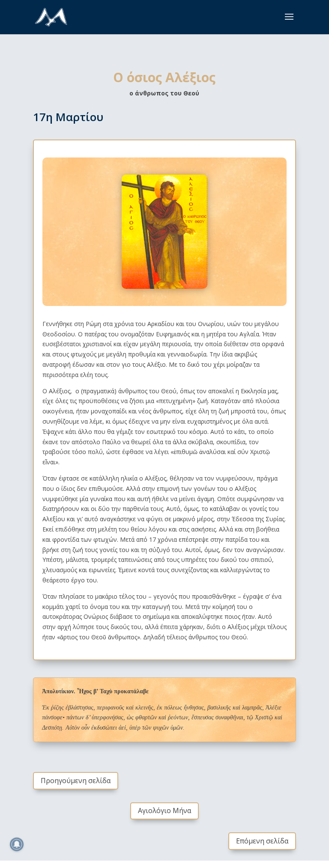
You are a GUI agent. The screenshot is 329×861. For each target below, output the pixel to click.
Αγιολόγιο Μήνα (164, 810)
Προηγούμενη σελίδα (76, 780)
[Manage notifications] (17, 844)
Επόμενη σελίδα (262, 841)
